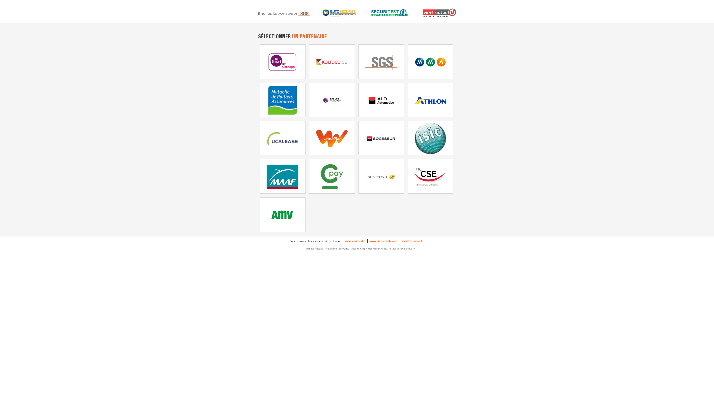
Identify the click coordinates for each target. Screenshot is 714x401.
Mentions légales (314, 248)
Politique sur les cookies (337, 248)
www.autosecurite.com (383, 241)
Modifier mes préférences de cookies (369, 248)
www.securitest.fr (355, 241)
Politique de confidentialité (402, 248)
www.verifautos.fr (412, 241)
